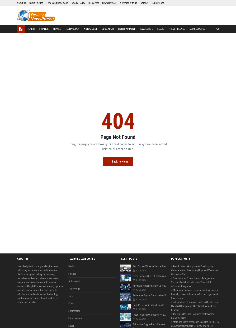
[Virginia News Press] (36, 15)
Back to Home (120, 161)
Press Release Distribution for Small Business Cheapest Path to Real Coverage (150, 314)
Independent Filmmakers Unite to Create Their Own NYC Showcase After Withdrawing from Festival (194, 306)
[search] (217, 29)
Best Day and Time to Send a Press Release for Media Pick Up (150, 266)
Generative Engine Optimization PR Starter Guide (150, 295)
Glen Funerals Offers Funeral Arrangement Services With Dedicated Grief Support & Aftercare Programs (193, 282)
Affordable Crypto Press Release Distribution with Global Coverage (150, 324)
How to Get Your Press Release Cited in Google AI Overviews (150, 305)
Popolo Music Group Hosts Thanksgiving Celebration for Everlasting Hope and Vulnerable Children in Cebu (195, 270)
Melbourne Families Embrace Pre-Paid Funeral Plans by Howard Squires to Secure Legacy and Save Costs (194, 294)
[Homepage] (21, 29)
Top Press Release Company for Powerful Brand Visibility (192, 316)
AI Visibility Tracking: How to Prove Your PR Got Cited (150, 285)
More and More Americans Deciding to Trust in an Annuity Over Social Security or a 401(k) (195, 323)
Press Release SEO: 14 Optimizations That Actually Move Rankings (150, 276)
